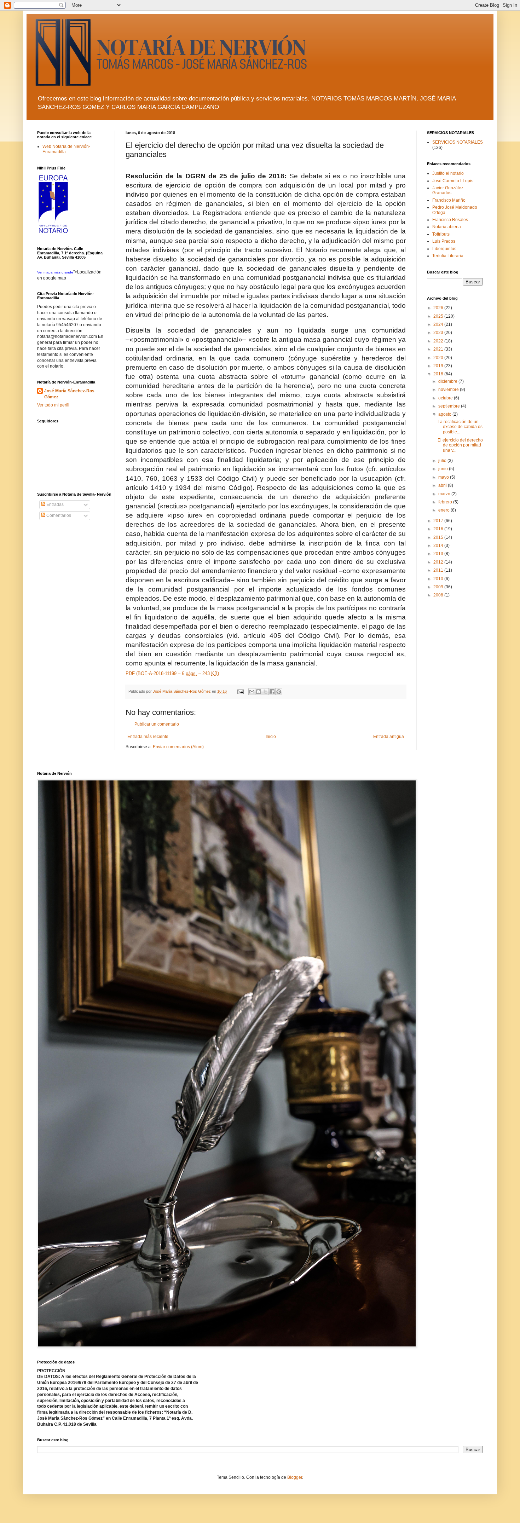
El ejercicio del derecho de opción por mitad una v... (460, 445)
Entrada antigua (388, 736)
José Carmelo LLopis (452, 180)
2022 (438, 341)
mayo (444, 477)
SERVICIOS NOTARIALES (457, 142)
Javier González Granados (447, 190)
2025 (438, 316)
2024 (438, 324)
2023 (438, 332)
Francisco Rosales (450, 219)
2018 (438, 373)
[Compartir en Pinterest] (278, 691)
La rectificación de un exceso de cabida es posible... (460, 426)
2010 (438, 578)
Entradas (54, 504)
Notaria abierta (446, 226)
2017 (438, 520)
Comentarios (58, 515)
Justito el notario (448, 173)
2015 (438, 537)
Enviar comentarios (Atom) (178, 746)
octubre (446, 398)
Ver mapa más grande (55, 272)
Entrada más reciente (147, 736)
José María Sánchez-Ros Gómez (69, 393)
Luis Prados (443, 241)
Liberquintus (444, 248)
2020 (438, 357)
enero (444, 510)
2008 (438, 595)
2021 (438, 349)
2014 (438, 545)
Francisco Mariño (449, 200)
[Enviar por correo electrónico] (251, 691)
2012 (438, 562)
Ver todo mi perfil (53, 405)
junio (443, 468)
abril (443, 485)
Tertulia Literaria (447, 255)
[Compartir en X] (265, 691)
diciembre (448, 381)
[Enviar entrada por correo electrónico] (240, 691)
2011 (438, 570)
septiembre (449, 406)
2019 (438, 365)
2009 (438, 586)
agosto (445, 414)
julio (442, 460)
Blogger (294, 1477)
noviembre (449, 389)
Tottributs (441, 234)
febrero (445, 502)
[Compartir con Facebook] (272, 691)
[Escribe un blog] (258, 691)
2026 (438, 307)
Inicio (271, 736)
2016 (438, 528)
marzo (444, 493)
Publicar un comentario (156, 724)
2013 (438, 553)
